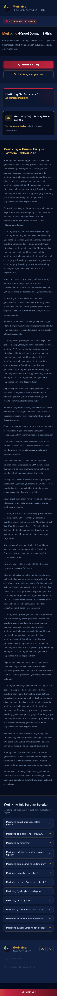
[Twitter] (50, 949)
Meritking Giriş (30, 64)
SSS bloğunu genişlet (30, 74)
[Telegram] (42, 949)
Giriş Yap (30, 992)
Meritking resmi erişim (16, 126)
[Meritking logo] (7, 8)
